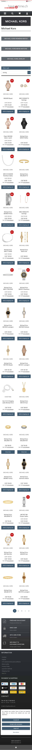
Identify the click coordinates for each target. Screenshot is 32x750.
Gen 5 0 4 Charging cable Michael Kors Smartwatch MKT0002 (8, 402)
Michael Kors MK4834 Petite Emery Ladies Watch (8, 212)
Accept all (16, 720)
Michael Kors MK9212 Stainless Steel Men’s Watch (24, 288)
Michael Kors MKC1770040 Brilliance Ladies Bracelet (8, 250)
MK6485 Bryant (8, 98)
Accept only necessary (16, 724)
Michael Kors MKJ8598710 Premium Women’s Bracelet (8, 515)
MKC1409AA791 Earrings (24, 212)
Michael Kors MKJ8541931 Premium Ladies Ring (24, 439)
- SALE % (3, 673)
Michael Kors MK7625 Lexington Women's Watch (8, 326)
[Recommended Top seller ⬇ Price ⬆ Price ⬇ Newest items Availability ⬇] (16, 72)
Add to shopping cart (8, 111)
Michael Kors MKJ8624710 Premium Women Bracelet (24, 175)
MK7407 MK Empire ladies (24, 515)
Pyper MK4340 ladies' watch (8, 137)
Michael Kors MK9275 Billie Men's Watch (24, 137)
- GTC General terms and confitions (11, 662)
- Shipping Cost (5, 671)
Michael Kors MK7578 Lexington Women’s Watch (24, 591)
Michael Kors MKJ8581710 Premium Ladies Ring (8, 439)
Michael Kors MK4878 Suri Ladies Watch (24, 553)
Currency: (3, 1)
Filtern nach (6, 68)
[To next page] (25, 611)
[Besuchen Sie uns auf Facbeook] (18, 741)
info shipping (10, 106)
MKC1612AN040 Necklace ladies (8, 175)
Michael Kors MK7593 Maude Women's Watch (8, 364)
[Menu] (5, 13)
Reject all (16, 728)
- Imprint (3, 659)
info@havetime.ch (10, 706)
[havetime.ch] (16, 6)
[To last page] (29, 611)
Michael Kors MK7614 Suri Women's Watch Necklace (24, 402)
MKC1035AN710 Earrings (24, 99)
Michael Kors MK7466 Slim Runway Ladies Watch (8, 553)
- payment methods (6, 668)
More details (16, 732)
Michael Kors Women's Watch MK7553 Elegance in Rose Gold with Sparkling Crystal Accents (24, 477)
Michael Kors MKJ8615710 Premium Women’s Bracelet (8, 591)
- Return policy (5, 664)
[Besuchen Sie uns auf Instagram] (20, 741)
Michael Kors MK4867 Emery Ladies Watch (8, 477)
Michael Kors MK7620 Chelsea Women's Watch (24, 326)
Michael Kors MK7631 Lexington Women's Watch (24, 364)
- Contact (3, 657)
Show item (8, 452)
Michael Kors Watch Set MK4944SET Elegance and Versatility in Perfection (24, 250)
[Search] (12, 13)
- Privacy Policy (5, 666)
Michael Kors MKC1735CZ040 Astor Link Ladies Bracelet (8, 288)
